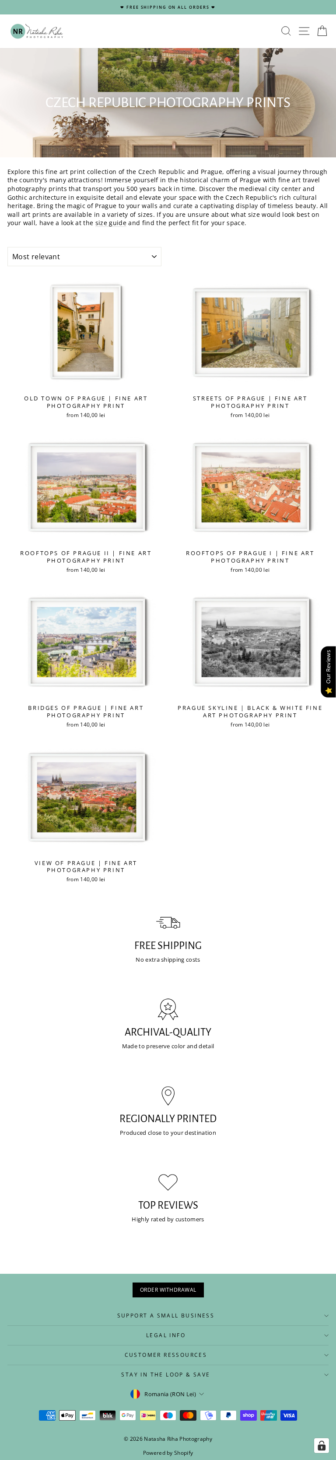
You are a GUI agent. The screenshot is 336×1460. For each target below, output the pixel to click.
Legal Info (166, 1335)
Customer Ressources (166, 1355)
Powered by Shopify (168, 1453)
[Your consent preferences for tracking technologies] (321, 1445)
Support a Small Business (166, 1315)
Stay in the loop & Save (165, 1374)
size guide (110, 223)
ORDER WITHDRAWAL (168, 1289)
